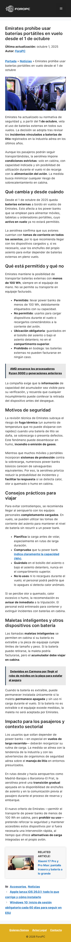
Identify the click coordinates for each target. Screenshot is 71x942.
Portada (11, 61)
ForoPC (20, 51)
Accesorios (18, 886)
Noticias (26, 61)
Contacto (56, 930)
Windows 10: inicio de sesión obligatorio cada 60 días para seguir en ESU (33, 908)
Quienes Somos (19, 930)
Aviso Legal (39, 930)
